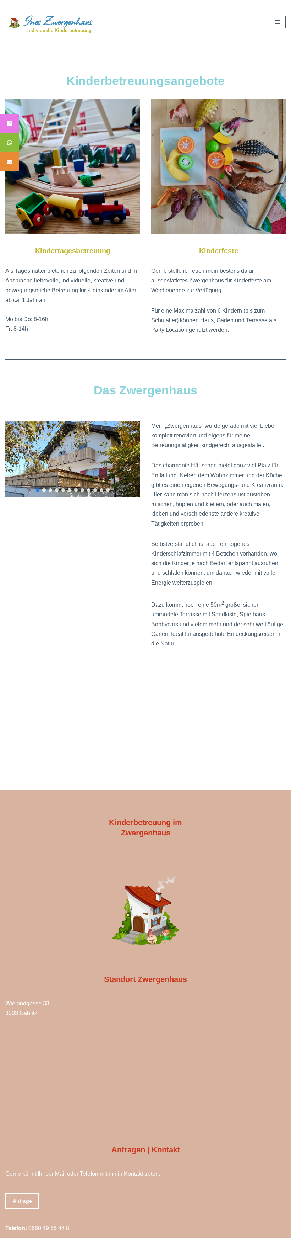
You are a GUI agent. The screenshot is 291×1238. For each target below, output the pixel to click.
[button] (37, 490)
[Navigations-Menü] (277, 22)
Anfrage (22, 1201)
